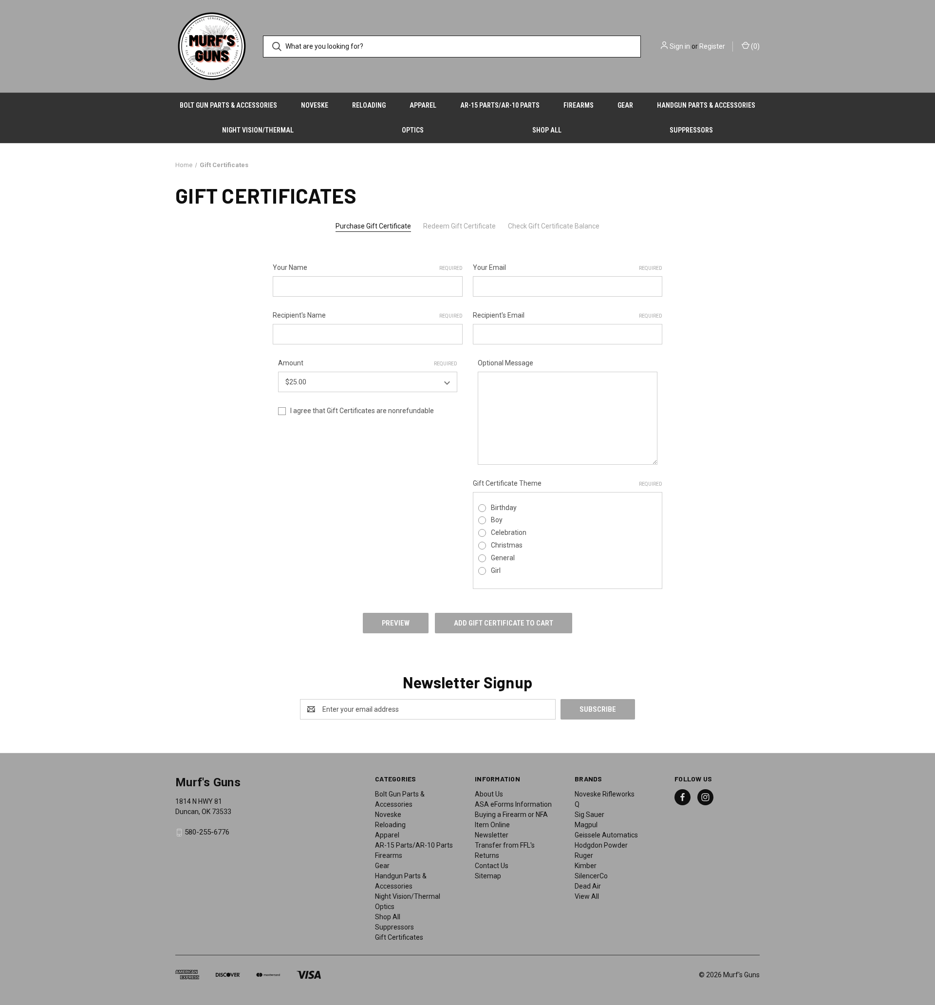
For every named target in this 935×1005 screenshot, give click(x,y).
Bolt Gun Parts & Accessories (228, 105)
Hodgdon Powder (601, 845)
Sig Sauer (589, 814)
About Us (489, 794)
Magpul (586, 825)
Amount (368, 363)
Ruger (584, 855)
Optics (413, 130)
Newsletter (491, 835)
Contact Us (491, 866)
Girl (496, 570)
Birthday (504, 508)
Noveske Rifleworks (605, 794)
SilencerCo (591, 876)
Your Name (368, 267)
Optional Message (505, 363)
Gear (625, 105)
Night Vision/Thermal (258, 130)
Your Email (568, 267)
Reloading (369, 105)
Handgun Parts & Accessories (706, 105)
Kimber (586, 866)
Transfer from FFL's (505, 845)
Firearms (578, 105)
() (754, 46)
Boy (497, 520)
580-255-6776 (207, 832)
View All (587, 896)
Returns (487, 855)
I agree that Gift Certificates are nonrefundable (362, 411)
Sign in (680, 46)
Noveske (314, 105)
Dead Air (588, 886)
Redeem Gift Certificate (459, 226)
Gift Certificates (399, 937)
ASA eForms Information (513, 804)
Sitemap (488, 876)
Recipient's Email (568, 315)
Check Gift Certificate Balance (553, 226)
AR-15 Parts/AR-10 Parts (500, 105)
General (503, 558)
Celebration (508, 532)
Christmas (507, 545)
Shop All (546, 130)
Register (712, 46)
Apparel (423, 105)
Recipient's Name (368, 315)
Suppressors (691, 130)
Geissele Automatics (606, 835)
